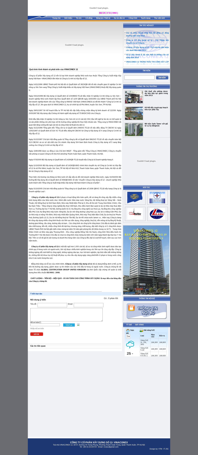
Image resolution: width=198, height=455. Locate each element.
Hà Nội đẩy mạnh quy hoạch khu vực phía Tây (156, 109)
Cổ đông (89, 18)
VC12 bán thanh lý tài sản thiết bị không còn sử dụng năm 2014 (147, 54)
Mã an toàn (34, 322)
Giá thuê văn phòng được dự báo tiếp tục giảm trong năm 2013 (156, 93)
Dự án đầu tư (119, 18)
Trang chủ (56, 18)
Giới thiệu (68, 18)
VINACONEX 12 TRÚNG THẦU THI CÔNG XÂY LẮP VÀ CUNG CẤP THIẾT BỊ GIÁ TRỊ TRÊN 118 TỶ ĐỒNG (147, 63)
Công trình (133, 18)
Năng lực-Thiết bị (103, 18)
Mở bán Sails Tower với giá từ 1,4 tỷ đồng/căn (156, 125)
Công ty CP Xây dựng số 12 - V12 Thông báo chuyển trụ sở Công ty (147, 40)
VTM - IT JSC (163, 449)
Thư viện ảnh (159, 18)
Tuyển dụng (145, 18)
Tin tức (79, 18)
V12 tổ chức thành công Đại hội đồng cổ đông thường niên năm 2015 (147, 33)
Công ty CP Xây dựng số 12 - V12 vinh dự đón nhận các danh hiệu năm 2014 (147, 47)
